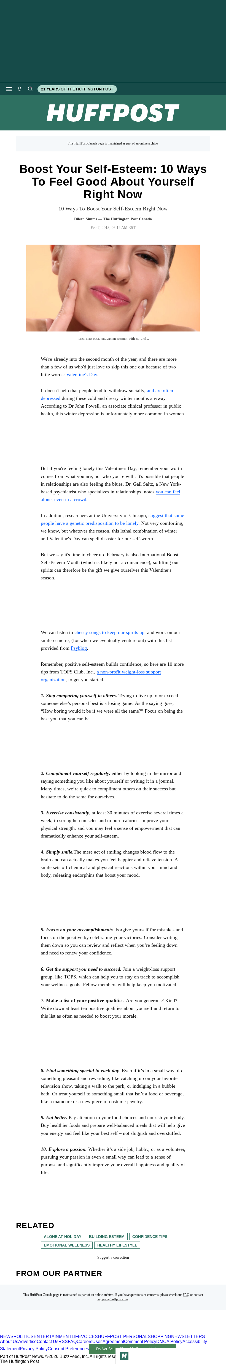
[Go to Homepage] (124, 1356)
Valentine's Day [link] (81, 374)
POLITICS (24, 1336)
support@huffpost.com (113, 1299)
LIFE (76, 1336)
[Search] (30, 89)
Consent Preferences (68, 1348)
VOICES (89, 1336)
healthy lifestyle (117, 1245)
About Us (9, 1341)
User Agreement (108, 1341)
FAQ (186, 1295)
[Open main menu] (9, 89)
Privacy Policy (34, 1348)
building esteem (107, 1236)
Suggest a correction (113, 1257)
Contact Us (47, 1341)
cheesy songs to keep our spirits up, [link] (110, 632)
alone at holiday (62, 1236)
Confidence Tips (149, 1236)
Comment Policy (140, 1341)
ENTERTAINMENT (53, 1336)
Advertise (27, 1341)
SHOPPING (159, 1336)
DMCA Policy (169, 1341)
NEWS (7, 1336)
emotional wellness (67, 1245)
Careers (84, 1341)
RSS (63, 1341)
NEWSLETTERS (188, 1336)
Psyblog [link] (79, 648)
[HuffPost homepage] (71, 1331)
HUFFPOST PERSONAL (123, 1336)
